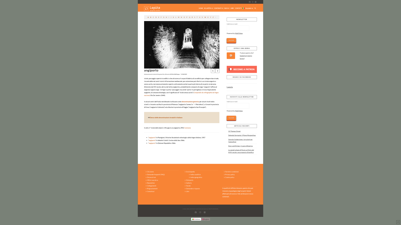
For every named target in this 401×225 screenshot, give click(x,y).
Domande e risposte (193, 188)
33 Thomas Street (234, 131)
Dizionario (189, 180)
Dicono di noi (151, 177)
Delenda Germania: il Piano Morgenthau (242, 135)
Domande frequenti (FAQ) (156, 174)
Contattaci (150, 191)
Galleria (189, 183)
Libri (187, 191)
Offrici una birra (152, 180)
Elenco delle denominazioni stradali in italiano (166, 117)
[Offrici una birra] (231, 55)
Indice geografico (196, 177)
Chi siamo (150, 172)
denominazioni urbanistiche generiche (154, 74)
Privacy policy (230, 174)
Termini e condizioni (232, 172)
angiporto (152, 137)
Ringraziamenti (152, 188)
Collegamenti (151, 186)
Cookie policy (229, 177)
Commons (187, 128)
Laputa (230, 87)
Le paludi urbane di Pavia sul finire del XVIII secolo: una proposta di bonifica (241, 151)
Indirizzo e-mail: (232, 24)
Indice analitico (195, 174)
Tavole (188, 186)
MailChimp (239, 33)
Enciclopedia (190, 172)
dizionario (167, 74)
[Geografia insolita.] (152, 8)
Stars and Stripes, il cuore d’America (240, 146)
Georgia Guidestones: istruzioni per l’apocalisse (240, 141)
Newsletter (151, 183)
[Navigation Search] (255, 8)
